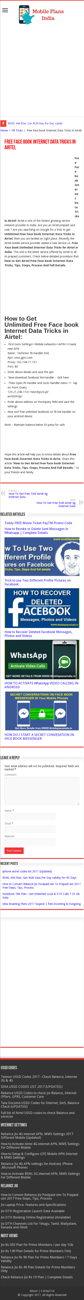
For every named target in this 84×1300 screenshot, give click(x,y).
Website (9, 836)
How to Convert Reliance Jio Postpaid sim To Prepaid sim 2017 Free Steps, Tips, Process (39, 1196)
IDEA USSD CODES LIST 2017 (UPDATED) (31, 1087)
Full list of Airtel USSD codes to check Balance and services (38, 1114)
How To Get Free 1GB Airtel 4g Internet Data (28, 494)
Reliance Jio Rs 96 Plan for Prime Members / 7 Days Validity (39, 1259)
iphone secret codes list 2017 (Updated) (27, 871)
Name (9, 810)
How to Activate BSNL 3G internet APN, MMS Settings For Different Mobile (40, 1175)
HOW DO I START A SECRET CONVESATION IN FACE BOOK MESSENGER (39, 737)
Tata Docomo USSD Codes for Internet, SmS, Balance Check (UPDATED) (40, 1105)
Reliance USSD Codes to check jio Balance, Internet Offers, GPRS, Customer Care (38, 1095)
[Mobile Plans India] (42, 14)
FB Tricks (17, 130)
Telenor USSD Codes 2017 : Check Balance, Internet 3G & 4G (39, 1078)
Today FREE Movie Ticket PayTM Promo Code (38, 523)
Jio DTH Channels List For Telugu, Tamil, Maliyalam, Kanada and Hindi (39, 1225)
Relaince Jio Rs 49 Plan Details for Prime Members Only (38, 1269)
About (34, 1290)
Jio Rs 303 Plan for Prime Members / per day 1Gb (37, 1245)
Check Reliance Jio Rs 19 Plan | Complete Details (37, 1277)
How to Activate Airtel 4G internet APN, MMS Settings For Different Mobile (40, 1145)
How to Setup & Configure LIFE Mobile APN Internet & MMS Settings (39, 1155)
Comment (10, 774)
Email (8, 823)
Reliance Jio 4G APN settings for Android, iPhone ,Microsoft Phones (37, 1165)
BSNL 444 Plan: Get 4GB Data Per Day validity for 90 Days (43, 123)
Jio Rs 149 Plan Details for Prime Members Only (36, 1251)
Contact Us (47, 1290)
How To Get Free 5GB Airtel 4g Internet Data (55, 503)
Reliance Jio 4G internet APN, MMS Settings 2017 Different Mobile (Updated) (37, 1136)
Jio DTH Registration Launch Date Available (33, 1211)
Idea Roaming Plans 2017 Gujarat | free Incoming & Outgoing (41, 903)
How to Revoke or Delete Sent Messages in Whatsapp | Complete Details (36, 531)
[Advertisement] (42, 70)
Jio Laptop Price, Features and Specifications (33, 1205)
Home (4, 130)
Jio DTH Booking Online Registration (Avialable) (36, 1217)
